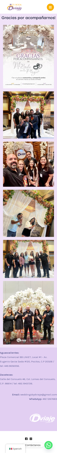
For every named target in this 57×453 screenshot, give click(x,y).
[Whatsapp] (48, 445)
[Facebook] (26, 438)
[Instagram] (30, 438)
